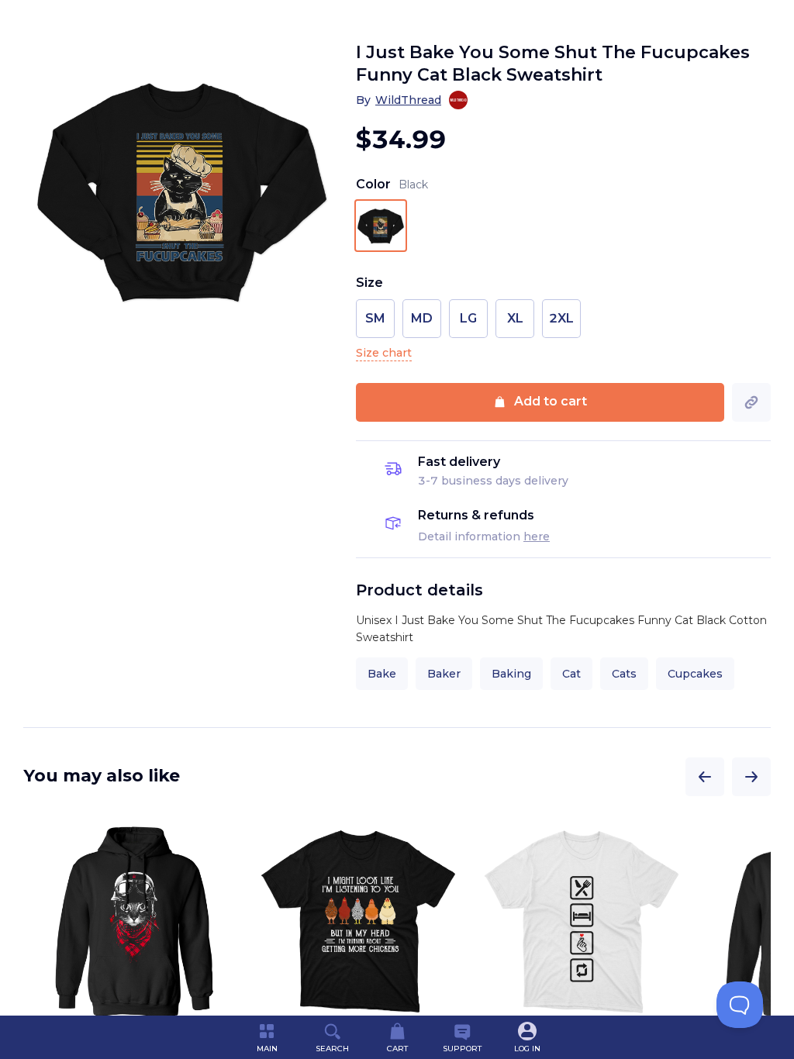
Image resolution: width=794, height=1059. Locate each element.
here (536, 536)
